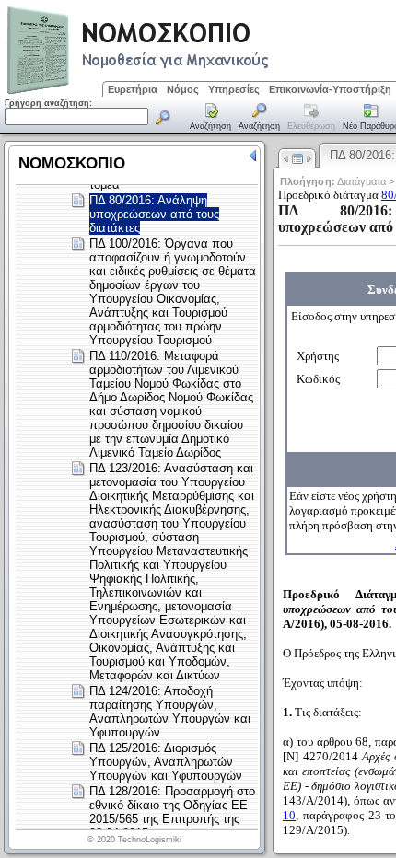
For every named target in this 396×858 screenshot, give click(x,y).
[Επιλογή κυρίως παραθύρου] (211, 117)
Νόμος (183, 89)
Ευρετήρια (132, 89)
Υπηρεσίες (234, 89)
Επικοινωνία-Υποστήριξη (330, 89)
